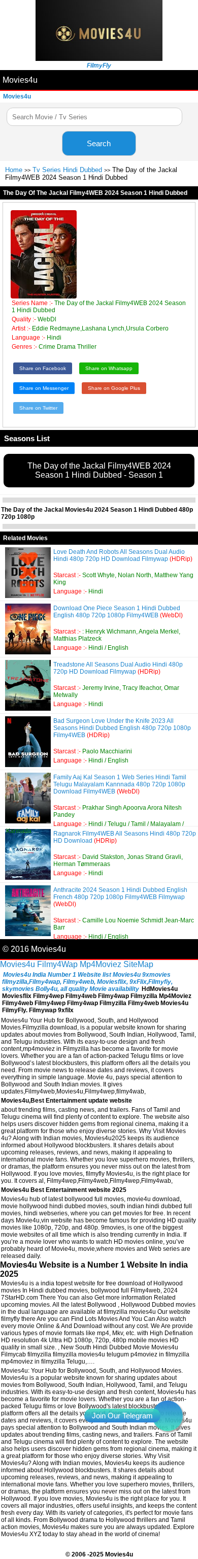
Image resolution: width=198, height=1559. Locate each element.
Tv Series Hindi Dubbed (67, 170)
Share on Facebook (42, 368)
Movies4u (20, 80)
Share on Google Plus (114, 388)
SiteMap (138, 964)
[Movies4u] (99, 58)
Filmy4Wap (57, 964)
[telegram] (167, 1416)
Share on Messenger (44, 388)
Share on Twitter (38, 408)
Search (99, 143)
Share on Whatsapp (109, 368)
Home (13, 170)
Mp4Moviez (100, 964)
